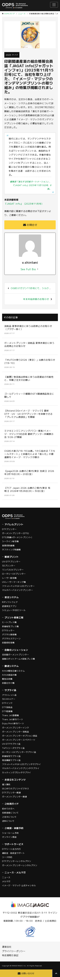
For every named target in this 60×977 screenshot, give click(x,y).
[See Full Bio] (37, 269)
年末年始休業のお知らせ (36, 299)
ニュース (21, 13)
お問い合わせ (28, 973)
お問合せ (32, 225)
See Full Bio (28, 269)
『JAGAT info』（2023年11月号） (24, 203)
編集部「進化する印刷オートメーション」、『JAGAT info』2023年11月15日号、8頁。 (30, 185)
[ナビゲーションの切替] (54, 5)
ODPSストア (9, 13)
